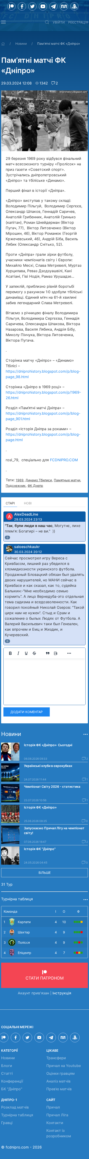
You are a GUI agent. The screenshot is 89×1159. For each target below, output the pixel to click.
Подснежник (16, 485)
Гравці (7, 1122)
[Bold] (10, 653)
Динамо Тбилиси (39, 480)
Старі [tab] (10, 503)
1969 (20, 480)
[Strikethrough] (34, 653)
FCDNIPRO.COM (64, 460)
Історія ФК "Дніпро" (40, 849)
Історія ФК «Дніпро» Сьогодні (48, 745)
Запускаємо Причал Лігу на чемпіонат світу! (54, 830)
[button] (3, 22)
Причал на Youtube (63, 1065)
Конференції (12, 1081)
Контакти (54, 1122)
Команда (10, 911)
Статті (7, 1073)
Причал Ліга (57, 1115)
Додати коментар (26, 712)
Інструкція (61, 993)
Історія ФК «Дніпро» (40, 807)
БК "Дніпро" (11, 1089)
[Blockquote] (48, 653)
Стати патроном (45, 978)
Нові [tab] (28, 503)
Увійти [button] (59, 22)
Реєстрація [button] (78, 22)
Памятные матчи (67, 480)
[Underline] (26, 653)
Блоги (6, 1065)
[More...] (69, 653)
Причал (53, 1107)
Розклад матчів (15, 1107)
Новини (21, 43)
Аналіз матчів (58, 1081)
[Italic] (18, 653)
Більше (45, 873)
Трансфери (56, 1058)
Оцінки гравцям (60, 1073)
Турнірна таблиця (17, 1115)
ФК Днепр (35, 485)
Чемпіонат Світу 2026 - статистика (52, 786)
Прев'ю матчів (59, 1089)
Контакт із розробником (58, 1133)
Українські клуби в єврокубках (48, 766)
